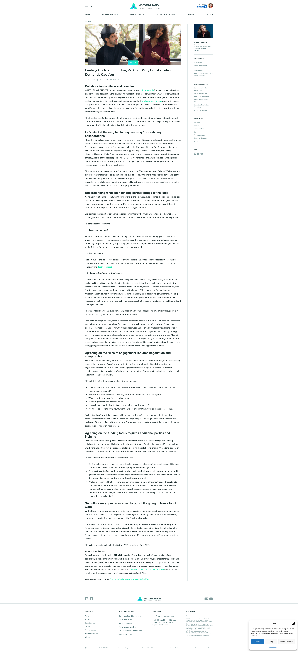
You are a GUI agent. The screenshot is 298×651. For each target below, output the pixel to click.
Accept (257, 642)
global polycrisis (146, 90)
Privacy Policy (272, 647)
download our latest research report (147, 569)
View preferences (286, 642)
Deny (271, 642)
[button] (293, 623)
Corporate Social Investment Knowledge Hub (129, 579)
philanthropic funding (152, 101)
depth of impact (105, 266)
